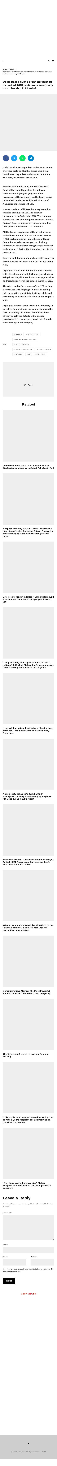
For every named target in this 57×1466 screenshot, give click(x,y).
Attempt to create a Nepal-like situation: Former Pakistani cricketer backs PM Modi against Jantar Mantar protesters (28, 927)
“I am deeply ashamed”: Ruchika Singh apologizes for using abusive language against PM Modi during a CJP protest (27, 796)
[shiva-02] (28, 698)
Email (5, 1257)
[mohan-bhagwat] (28, 633)
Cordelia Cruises (33, 334)
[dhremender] (28, 830)
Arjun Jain (18, 334)
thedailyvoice (40, 354)
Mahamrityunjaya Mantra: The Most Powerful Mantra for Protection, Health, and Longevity (26, 992)
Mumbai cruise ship (44, 349)
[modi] (28, 764)
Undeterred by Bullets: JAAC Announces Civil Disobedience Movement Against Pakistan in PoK (28, 466)
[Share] (6, 158)
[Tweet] (14, 158)
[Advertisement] (28, 28)
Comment (7, 1213)
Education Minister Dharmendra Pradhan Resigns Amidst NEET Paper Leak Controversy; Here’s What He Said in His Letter (28, 862)
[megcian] (28, 1087)
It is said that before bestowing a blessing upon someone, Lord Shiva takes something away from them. (28, 730)
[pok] (28, 436)
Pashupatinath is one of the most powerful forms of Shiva (32, 1394)
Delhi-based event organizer (25, 339)
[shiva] (28, 961)
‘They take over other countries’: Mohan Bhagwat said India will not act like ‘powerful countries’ (27, 1185)
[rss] (28, 1153)
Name (5, 1245)
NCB (29, 354)
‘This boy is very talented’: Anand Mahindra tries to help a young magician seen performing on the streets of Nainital (28, 1120)
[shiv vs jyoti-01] (28, 1024)
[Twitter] (28, 1443)
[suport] (28, 895)
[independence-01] (28, 499)
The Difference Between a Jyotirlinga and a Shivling (25, 1055)
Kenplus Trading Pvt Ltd (23, 349)
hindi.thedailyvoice (22, 344)
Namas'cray (19, 354)
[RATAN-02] (28, 567)
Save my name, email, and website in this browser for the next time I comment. (28, 1270)
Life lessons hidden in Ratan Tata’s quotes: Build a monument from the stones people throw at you (28, 599)
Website (34, 1257)
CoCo (27, 385)
